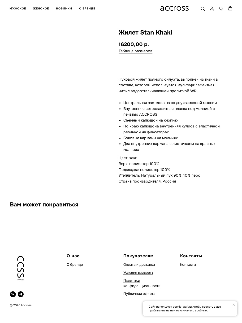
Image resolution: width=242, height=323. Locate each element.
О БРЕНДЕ (87, 8)
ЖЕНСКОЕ (41, 8)
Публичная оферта (139, 293)
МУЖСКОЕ (17, 8)
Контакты (188, 264)
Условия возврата (138, 272)
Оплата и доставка (139, 264)
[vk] (13, 294)
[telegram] (21, 294)
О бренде (75, 264)
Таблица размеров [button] (135, 50)
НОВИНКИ (64, 8)
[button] (202, 8)
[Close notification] (233, 304)
